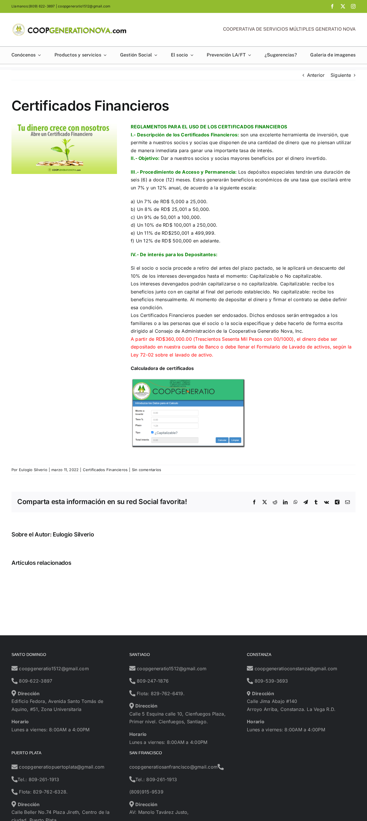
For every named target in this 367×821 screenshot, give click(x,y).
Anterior (316, 75)
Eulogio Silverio (33, 469)
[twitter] (343, 6)
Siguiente (341, 75)
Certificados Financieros (105, 469)
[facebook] (332, 6)
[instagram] (353, 6)
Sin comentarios (146, 469)
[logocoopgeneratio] (69, 25)
